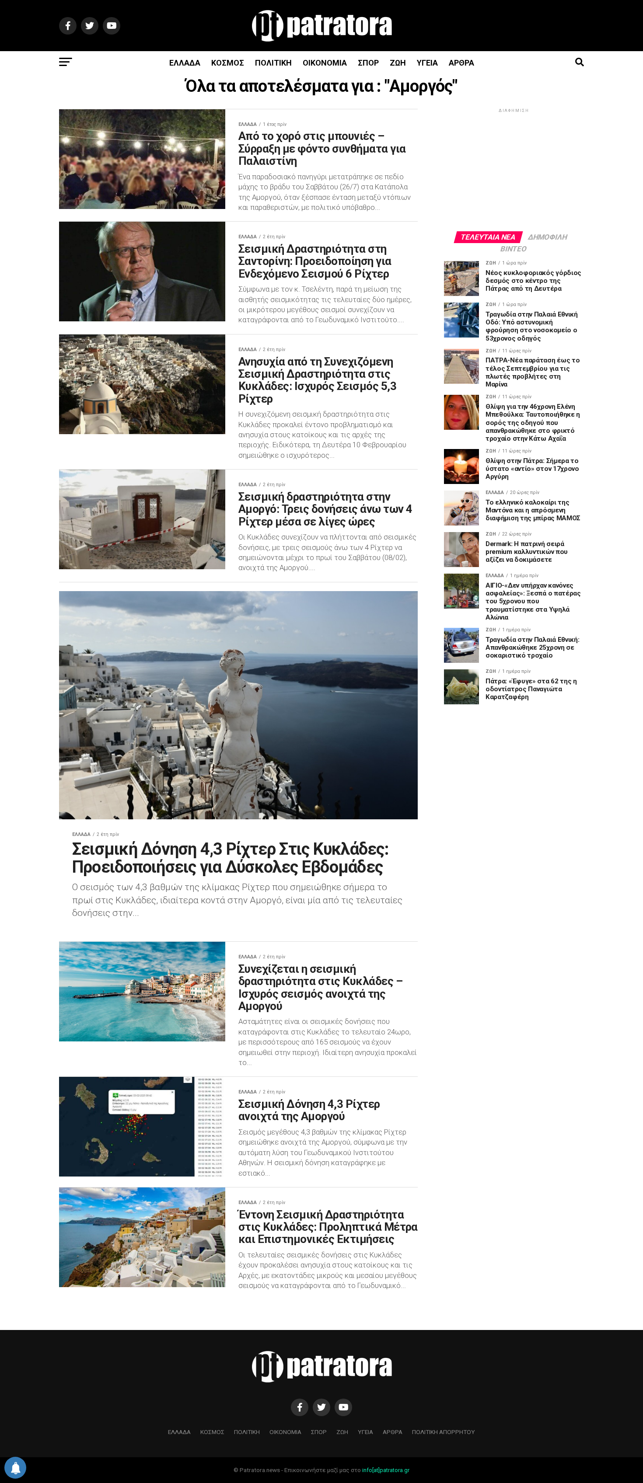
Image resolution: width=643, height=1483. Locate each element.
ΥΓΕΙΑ (427, 62)
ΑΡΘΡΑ (461, 62)
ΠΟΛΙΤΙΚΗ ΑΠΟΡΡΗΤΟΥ (443, 1431)
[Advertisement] (514, 169)
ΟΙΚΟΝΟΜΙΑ (325, 62)
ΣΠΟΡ (368, 62)
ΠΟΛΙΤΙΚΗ (273, 62)
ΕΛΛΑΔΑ (184, 62)
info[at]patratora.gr (385, 1470)
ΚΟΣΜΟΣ (227, 62)
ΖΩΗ (398, 62)
